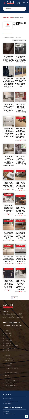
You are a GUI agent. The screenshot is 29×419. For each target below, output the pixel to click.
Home (4, 17)
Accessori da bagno (11, 383)
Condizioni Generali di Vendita (11, 401)
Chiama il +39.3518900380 (13, 325)
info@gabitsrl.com (14, 322)
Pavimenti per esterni (11, 373)
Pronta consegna (10, 348)
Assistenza (8, 343)
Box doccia (8, 378)
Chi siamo (8, 333)
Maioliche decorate (11, 385)
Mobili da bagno (10, 380)
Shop (8, 17)
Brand (11, 17)
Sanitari (7, 355)
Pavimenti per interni (11, 368)
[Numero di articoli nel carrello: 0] (27, 2)
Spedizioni (7, 411)
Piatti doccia (9, 363)
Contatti (7, 350)
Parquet (7, 375)
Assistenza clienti (9, 398)
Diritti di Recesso (8, 403)
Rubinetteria (9, 358)
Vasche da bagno (10, 360)
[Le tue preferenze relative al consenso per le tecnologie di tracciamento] (26, 416)
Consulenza (8, 340)
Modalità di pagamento (10, 413)
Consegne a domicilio (11, 345)
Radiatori (8, 365)
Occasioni (8, 335)
